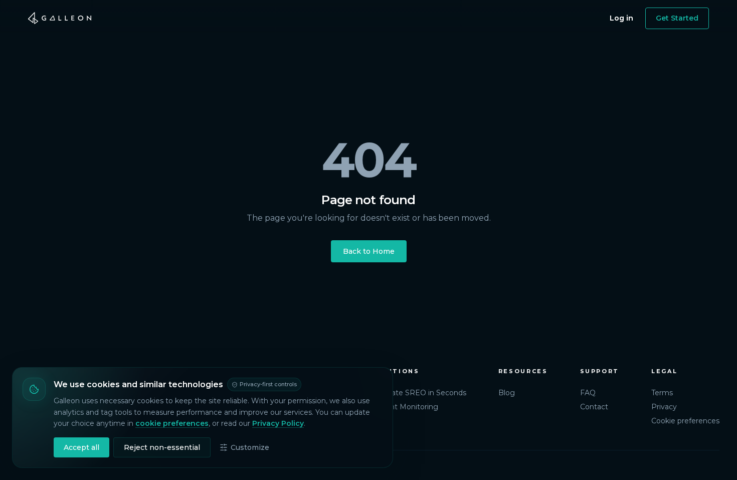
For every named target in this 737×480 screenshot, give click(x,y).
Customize (250, 447)
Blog (506, 392)
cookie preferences (172, 423)
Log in (621, 18)
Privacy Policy (278, 423)
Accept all (81, 447)
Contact (594, 406)
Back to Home (369, 251)
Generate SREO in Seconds (418, 392)
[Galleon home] (59, 18)
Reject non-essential (162, 447)
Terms (662, 392)
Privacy (664, 406)
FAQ (588, 392)
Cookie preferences (685, 420)
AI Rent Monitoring (404, 406)
